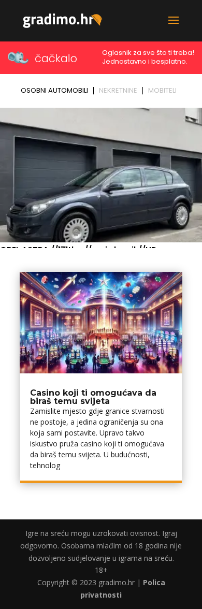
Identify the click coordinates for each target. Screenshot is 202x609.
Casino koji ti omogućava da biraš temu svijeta (93, 397)
